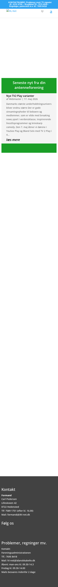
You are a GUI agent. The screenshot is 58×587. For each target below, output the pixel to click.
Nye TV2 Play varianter (20, 96)
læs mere (13, 140)
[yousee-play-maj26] (29, 45)
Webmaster (15, 99)
